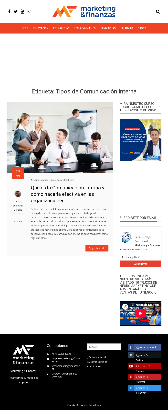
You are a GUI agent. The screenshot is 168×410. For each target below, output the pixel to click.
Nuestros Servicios (97, 361)
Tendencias (108, 28)
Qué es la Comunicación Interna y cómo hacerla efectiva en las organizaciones (67, 194)
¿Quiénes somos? (96, 357)
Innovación (40, 28)
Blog (25, 28)
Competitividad (41, 179)
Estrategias (61, 28)
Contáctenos (94, 366)
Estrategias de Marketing (62, 179)
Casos (142, 28)
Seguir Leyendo (97, 248)
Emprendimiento (85, 28)
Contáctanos (95, 405)
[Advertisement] (84, 61)
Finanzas (127, 28)
